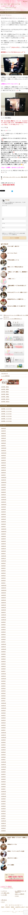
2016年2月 (3, 727)
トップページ (4, 891)
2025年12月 (3, 448)
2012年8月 (3, 830)
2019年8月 (3, 624)
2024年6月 (3, 492)
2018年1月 (3, 671)
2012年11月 (3, 823)
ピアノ (14, 177)
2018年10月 (3, 649)
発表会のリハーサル (12, 844)
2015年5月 (3, 749)
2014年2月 (3, 786)
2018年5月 (3, 661)
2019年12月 (3, 614)
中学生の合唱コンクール (13, 260)
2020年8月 (3, 595)
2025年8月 (3, 457)
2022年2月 (3, 551)
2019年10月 (3, 619)
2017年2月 (3, 698)
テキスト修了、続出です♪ (13, 246)
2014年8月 (3, 771)
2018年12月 (3, 644)
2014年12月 (3, 762)
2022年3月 (3, 548)
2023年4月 (3, 519)
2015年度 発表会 (5, 396)
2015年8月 (3, 742)
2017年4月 (3, 693)
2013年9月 (3, 798)
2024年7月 (3, 489)
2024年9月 (3, 484)
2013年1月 (3, 818)
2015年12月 (3, 732)
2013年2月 (3, 816)
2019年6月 (3, 629)
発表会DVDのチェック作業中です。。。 (16, 299)
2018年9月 (3, 651)
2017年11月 (3, 676)
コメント (4, 205)
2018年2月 (3, 668)
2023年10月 (3, 504)
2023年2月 (3, 524)
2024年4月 (3, 494)
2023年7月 (3, 511)
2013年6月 (3, 806)
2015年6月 (3, 747)
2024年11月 (3, 480)
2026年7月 (3, 430)
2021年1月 (3, 583)
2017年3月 (3, 695)
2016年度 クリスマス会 (6, 416)
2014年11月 (3, 764)
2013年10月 (3, 796)
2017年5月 (3, 690)
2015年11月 (3, 735)
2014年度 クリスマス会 (6, 421)
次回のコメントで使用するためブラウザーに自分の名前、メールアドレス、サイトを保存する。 (14, 234)
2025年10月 (3, 453)
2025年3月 (3, 470)
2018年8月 (3, 654)
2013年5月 (3, 808)
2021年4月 (3, 575)
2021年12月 (3, 556)
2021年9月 (3, 563)
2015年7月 (3, 744)
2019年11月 (3, 617)
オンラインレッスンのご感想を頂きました (13, 318)
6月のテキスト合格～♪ (12, 858)
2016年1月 (3, 730)
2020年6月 (3, 600)
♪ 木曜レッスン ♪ (11, 278)
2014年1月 (3, 789)
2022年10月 (3, 531)
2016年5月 (3, 720)
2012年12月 (3, 820)
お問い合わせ (4, 900)
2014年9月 (3, 769)
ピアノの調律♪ (10, 864)
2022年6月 (3, 541)
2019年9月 (3, 622)
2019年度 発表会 (5, 386)
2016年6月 (3, 717)
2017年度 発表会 (5, 391)
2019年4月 (3, 634)
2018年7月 (3, 656)
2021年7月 (3, 568)
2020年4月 (3, 605)
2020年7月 (3, 597)
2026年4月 (3, 438)
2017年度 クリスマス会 (6, 413)
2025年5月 (3, 465)
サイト (3, 227)
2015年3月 (3, 754)
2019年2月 (3, 639)
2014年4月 (3, 781)
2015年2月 (3, 757)
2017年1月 (3, 700)
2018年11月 (3, 646)
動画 (22, 177)
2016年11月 (3, 705)
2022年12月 (3, 529)
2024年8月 (3, 487)
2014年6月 (3, 776)
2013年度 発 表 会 (5, 401)
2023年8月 (3, 509)
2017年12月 (3, 673)
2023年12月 (3, 499)
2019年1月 (3, 641)
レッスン (18, 177)
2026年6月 (3, 433)
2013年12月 (3, 791)
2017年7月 (3, 686)
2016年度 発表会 (5, 394)
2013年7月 (3, 803)
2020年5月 (3, 602)
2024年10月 (3, 482)
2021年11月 (3, 558)
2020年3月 (3, 607)
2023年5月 (3, 516)
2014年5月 (3, 779)
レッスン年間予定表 (5, 376)
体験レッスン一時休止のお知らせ (15, 266)
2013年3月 (3, 813)
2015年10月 (3, 737)
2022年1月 (3, 553)
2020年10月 (3, 590)
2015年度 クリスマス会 (6, 418)
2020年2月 (3, 610)
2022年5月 (3, 543)
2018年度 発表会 (5, 389)
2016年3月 (3, 725)
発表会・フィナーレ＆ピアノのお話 (15, 851)
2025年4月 (3, 467)
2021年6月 (3, 570)
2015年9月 (3, 740)
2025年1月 (3, 475)
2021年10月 (3, 560)
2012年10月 (3, 825)
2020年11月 (3, 587)
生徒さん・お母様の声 (19, 894)
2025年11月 (3, 450)
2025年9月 (3, 455)
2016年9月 (3, 710)
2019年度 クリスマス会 (6, 408)
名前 (3, 219)
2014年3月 (3, 784)
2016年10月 (3, 708)
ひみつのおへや (4, 373)
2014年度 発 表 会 (5, 399)
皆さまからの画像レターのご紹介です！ (16, 306)
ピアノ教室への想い (5, 893)
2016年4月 (3, 722)
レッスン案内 (4, 895)
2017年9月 (3, 681)
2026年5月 (3, 435)
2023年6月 (3, 514)
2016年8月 (3, 713)
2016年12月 (3, 703)
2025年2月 (3, 472)
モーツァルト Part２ (12, 253)
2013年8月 (3, 801)
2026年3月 (3, 440)
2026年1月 (3, 445)
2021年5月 (3, 573)
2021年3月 (3, 578)
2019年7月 (3, 627)
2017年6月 (3, 688)
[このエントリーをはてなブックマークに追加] (12, 191)
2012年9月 (3, 828)
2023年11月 (3, 502)
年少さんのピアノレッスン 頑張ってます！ (17, 292)
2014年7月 (3, 774)
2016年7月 (3, 715)
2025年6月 (3, 462)
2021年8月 (3, 565)
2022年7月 (3, 538)
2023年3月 (3, 521)
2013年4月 (3, 811)
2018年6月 (3, 659)
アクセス (17, 896)
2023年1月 (3, 526)
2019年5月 (3, 632)
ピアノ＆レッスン (7, 177)
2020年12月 (3, 585)
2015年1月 (3, 759)
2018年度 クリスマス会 (6, 411)
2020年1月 (3, 612)
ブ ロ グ (3, 902)
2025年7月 (3, 460)
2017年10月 (3, 678)
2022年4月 (3, 546)
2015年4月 (3, 752)
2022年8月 (3, 536)
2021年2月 (3, 580)
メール (3, 223)
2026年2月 (3, 443)
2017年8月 (3, 683)
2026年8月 (3, 428)
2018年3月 (3, 666)
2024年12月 (3, 477)
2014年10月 (3, 767)
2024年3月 (3, 497)
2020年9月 (3, 592)
